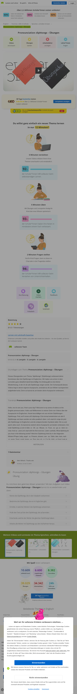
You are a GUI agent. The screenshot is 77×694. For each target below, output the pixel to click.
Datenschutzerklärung (14, 636)
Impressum (45, 689)
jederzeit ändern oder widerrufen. (56, 650)
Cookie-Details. (32, 636)
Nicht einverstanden (38, 677)
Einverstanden (38, 662)
